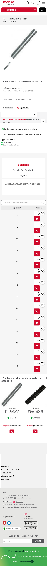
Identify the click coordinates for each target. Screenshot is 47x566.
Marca (5, 91)
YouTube (4, 523)
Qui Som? (4, 473)
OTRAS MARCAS (13, 91)
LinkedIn (9, 523)
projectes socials (24, 561)
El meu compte (6, 476)
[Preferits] (32, 3)
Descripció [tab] (23, 165)
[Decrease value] (38, 214)
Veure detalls (9, 100)
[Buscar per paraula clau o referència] (42, 9)
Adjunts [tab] (24, 175)
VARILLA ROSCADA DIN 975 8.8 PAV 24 (35, 411)
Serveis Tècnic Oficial (9, 470)
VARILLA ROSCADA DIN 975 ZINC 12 (11, 411)
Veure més (19, 502)
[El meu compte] (28, 3)
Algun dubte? (24, 108)
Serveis (4, 466)
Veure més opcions (26, 100)
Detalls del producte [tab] (23, 170)
